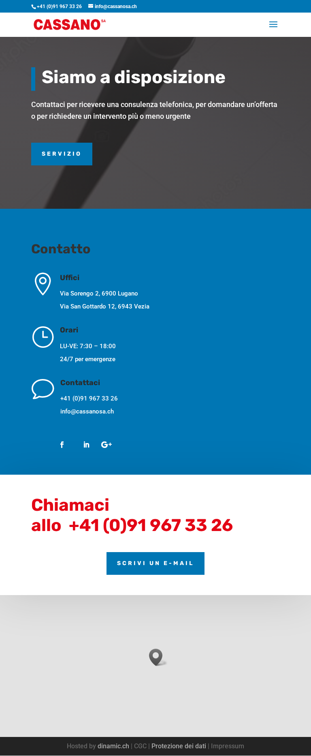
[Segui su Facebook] (61, 444)
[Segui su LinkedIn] (86, 444)
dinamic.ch (113, 746)
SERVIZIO (62, 153)
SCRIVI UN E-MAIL (155, 563)
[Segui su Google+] (106, 444)
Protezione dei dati (178, 746)
